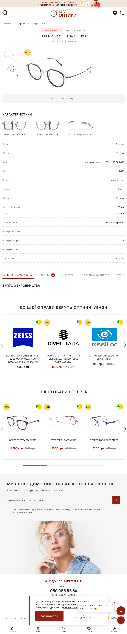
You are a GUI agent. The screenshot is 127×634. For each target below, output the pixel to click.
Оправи (21, 23)
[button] (120, 610)
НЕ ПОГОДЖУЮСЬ (82, 616)
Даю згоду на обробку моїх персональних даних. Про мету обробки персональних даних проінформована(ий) (56, 511)
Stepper (120, 144)
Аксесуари (68, 274)
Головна (6, 23)
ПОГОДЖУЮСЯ (49, 616)
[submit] (116, 500)
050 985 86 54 (63, 590)
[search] (5, 13)
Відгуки (47, 275)
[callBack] (122, 13)
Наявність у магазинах (18, 274)
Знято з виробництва (63, 98)
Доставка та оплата (95, 274)
